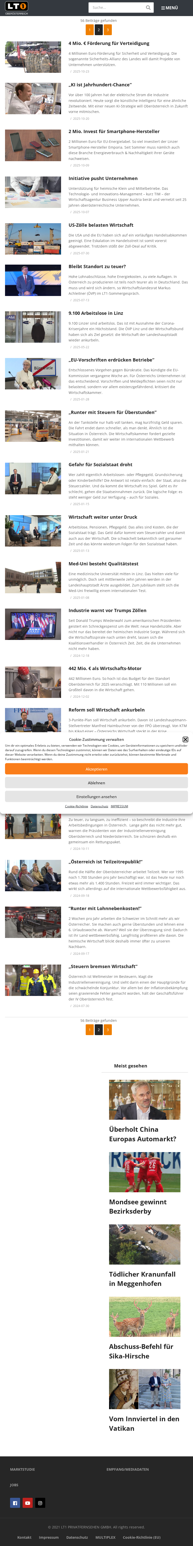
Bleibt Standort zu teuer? (97, 266)
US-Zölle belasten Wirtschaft (101, 225)
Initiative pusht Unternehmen (103, 178)
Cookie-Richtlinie (76, 806)
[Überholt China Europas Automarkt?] (144, 1100)
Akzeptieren (96, 768)
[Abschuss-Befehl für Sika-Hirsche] (144, 1317)
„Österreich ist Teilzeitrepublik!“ (105, 862)
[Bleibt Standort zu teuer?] (33, 280)
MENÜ (172, 8)
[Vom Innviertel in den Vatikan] (144, 1389)
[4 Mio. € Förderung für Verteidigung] (33, 57)
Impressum (49, 1537)
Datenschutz (99, 806)
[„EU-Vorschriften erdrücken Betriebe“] (33, 373)
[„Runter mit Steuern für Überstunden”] (33, 426)
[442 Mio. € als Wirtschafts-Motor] (33, 682)
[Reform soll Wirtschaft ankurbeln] (33, 723)
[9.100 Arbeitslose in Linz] (33, 327)
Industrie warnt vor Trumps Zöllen (108, 610)
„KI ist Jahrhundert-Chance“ (100, 85)
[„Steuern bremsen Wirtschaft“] (33, 980)
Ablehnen (96, 782)
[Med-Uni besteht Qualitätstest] (33, 577)
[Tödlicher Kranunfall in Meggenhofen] (144, 1244)
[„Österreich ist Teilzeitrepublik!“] (33, 875)
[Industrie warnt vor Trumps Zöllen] (33, 624)
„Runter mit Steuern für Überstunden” (113, 412)
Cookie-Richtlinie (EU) (142, 1537)
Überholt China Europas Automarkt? (142, 1134)
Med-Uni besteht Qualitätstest (103, 564)
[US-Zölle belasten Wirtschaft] (33, 239)
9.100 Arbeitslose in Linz (96, 313)
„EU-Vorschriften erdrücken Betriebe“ (111, 360)
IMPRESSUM (119, 806)
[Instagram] (40, 1503)
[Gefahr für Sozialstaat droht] (33, 478)
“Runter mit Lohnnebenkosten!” (105, 908)
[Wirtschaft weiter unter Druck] (33, 531)
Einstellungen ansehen (96, 796)
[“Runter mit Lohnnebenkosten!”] (33, 922)
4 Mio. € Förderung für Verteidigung (109, 43)
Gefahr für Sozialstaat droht (100, 464)
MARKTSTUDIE (22, 1469)
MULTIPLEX (105, 1537)
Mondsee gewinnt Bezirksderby (138, 1206)
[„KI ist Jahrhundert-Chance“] (33, 98)
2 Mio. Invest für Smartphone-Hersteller (114, 131)
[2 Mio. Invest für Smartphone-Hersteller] (33, 145)
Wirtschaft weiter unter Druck (103, 517)
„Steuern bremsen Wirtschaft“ (103, 966)
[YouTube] (28, 1503)
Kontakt (24, 1537)
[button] (185, 739)
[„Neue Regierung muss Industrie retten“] (33, 823)
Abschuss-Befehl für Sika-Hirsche (141, 1351)
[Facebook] (15, 1503)
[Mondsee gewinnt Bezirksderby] (144, 1172)
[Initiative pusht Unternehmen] (33, 192)
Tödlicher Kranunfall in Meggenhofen (142, 1279)
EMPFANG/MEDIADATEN (128, 1469)
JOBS (14, 1484)
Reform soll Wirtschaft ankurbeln (107, 710)
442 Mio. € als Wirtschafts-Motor (105, 668)
